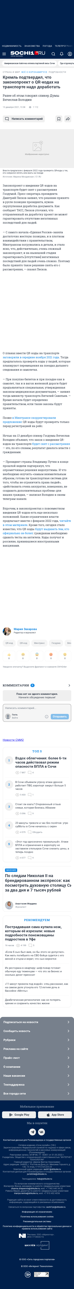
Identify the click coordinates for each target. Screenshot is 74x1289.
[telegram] (32, 1132)
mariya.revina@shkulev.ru (26, 1193)
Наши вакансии (14, 1075)
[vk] (41, 1132)
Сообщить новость (16, 1031)
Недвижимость (12, 46)
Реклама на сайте (15, 1049)
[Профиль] (70, 54)
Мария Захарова (25, 629)
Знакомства (32, 46)
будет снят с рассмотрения (51, 444)
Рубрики (9, 1040)
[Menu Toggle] (4, 54)
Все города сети (14, 1093)
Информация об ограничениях (37, 1212)
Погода (47, 46)
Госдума (56, 643)
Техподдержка (13, 1084)
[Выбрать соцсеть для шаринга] (67, 118)
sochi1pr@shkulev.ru (56, 1207)
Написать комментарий (27, 118)
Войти (15, 718)
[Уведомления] (61, 54)
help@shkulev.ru (44, 1179)
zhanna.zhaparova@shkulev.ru (25, 1188)
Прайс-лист (11, 1058)
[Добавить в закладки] (58, 118)
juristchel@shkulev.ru (37, 1174)
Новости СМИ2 (13, 740)
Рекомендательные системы (37, 1221)
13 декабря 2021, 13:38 (14, 107)
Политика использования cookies (37, 1216)
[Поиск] (53, 54)
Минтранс (39, 643)
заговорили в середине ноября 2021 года (31, 357)
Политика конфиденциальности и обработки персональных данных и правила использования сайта (37, 1227)
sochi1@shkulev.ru (52, 1169)
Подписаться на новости (20, 1022)
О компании (11, 1066)
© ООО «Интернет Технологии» (37, 1266)
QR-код (9, 643)
